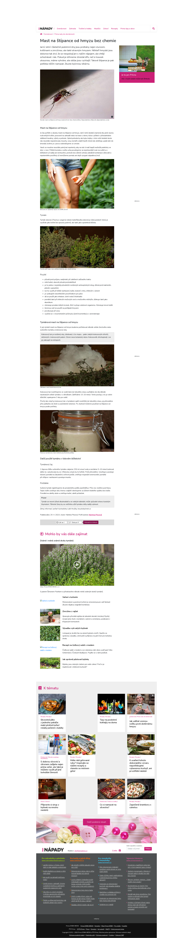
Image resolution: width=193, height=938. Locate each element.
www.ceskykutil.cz (77, 860)
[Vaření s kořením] (50, 600)
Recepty (114, 28)
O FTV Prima (81, 929)
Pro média (117, 926)
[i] (77, 94)
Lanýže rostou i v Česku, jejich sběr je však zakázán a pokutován (54, 866)
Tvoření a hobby (85, 28)
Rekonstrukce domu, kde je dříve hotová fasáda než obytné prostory (82, 873)
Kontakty (97, 926)
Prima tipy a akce (127, 28)
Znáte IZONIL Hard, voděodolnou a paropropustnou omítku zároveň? (111, 877)
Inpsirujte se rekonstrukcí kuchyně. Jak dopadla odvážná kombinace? (110, 886)
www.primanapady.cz (134, 860)
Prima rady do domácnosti (144, 717)
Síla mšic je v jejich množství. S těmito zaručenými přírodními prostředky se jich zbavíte (54, 894)
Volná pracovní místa (117, 929)
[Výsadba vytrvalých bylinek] (50, 633)
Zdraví (105, 28)
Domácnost (61, 28)
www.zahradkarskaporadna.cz (53, 860)
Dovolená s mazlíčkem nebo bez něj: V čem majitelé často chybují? (139, 866)
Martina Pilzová (95, 515)
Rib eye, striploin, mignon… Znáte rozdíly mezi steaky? (139, 880)
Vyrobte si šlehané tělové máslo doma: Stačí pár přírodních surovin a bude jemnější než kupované (139, 905)
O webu (114, 850)
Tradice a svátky (112, 801)
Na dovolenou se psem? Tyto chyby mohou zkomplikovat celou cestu (139, 888)
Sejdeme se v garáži (106, 904)
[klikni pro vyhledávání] (153, 28)
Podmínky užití (90, 935)
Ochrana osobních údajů (76, 935)
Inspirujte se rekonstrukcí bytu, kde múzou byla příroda (110, 899)
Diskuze (75, 522)
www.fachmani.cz (104, 862)
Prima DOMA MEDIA (87, 926)
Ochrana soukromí (102, 935)
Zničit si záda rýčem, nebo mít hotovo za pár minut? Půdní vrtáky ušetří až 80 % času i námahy (83, 898)
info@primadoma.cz (80, 851)
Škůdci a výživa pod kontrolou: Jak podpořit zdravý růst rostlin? (54, 901)
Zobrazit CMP (119, 935)
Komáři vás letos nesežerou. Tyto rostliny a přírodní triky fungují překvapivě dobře (139, 896)
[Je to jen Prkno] (137, 59)
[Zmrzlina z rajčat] (50, 616)
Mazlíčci (97, 28)
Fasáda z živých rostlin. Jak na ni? (82, 905)
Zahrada (72, 28)
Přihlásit (148, 849)
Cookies (111, 935)
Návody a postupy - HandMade (50, 757)
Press (87, 929)
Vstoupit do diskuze (90, 522)
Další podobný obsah (96, 822)
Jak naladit (101, 929)
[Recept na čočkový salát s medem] (50, 649)
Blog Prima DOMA (107, 926)
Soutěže (124, 926)
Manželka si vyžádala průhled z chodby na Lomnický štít (110, 893)
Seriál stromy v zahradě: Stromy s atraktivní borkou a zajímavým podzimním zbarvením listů (54, 885)
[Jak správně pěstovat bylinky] (50, 663)
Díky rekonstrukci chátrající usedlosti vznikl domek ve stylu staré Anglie (110, 869)
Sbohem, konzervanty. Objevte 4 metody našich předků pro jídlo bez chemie (139, 873)
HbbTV (108, 929)
